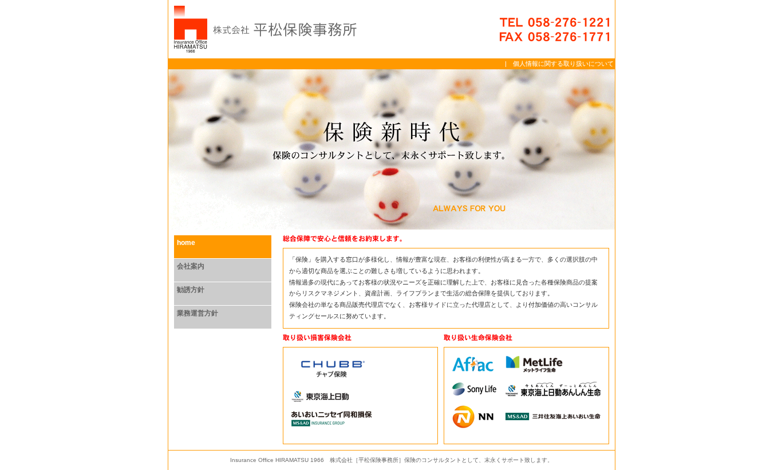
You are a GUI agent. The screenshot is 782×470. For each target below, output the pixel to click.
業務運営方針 (197, 313)
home (186, 243)
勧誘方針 (190, 290)
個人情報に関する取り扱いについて (563, 63)
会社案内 (190, 266)
